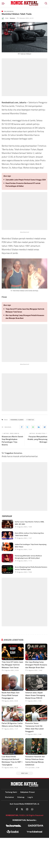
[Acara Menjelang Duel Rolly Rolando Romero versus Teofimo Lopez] (7, 569)
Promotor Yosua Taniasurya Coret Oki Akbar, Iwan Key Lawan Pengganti (34, 727)
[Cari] (46, 3)
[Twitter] (27, 427)
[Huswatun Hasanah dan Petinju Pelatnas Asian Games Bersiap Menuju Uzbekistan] (36, 746)
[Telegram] (44, 427)
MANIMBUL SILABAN (17, 420)
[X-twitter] (22, 809)
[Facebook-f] (17, 809)
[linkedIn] (38, 427)
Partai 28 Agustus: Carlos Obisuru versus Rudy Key (12, 724)
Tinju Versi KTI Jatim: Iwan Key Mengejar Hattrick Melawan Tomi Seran (25, 310)
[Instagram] (27, 809)
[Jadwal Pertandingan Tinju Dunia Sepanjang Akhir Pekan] (7, 547)
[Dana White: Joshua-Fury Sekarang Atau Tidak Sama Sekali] (7, 535)
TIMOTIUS (31, 420)
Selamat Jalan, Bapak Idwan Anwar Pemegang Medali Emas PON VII (35, 695)
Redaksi (12, 18)
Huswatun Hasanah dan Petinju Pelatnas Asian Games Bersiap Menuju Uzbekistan (35, 760)
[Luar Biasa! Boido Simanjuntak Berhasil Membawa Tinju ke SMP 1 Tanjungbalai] (13, 746)
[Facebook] (21, 427)
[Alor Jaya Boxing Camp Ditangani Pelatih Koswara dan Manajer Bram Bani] (36, 652)
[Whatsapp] (32, 809)
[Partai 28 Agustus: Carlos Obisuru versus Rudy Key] (13, 713)
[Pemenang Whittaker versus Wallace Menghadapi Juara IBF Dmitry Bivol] (7, 558)
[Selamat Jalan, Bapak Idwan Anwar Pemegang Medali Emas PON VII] (36, 682)
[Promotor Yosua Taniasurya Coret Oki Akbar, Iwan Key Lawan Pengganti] (36, 713)
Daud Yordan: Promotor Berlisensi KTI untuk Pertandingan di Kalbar (23, 184)
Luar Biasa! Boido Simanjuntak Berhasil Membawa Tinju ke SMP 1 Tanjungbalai (12, 760)
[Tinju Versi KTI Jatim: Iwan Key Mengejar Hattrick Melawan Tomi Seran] (13, 652)
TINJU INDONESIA (8, 11)
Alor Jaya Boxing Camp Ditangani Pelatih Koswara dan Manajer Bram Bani (25, 317)
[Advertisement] (24, 77)
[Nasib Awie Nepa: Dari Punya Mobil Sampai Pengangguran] (13, 682)
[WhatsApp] (33, 427)
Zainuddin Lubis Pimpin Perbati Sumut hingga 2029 (26, 179)
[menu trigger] (4, 3)
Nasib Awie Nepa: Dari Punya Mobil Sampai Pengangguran (10, 695)
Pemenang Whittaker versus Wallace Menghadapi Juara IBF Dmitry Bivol (28, 556)
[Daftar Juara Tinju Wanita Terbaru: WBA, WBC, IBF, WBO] (7, 524)
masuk (16, 456)
